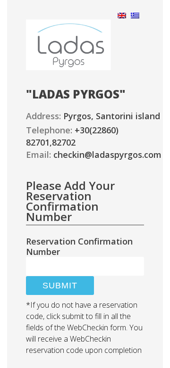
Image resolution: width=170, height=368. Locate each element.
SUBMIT (59, 285)
